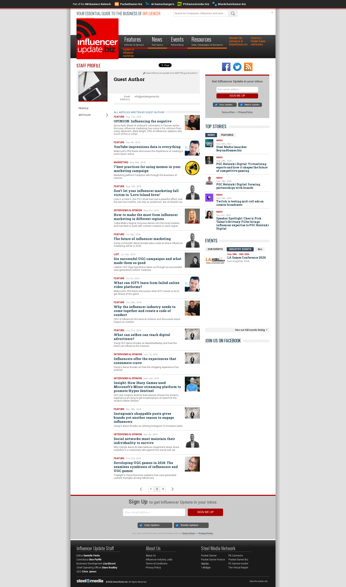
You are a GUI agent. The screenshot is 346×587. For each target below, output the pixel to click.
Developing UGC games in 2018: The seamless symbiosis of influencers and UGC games (146, 467)
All (260, 249)
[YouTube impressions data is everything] (192, 148)
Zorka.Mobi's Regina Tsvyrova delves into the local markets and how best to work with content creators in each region (147, 224)
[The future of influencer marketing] (192, 240)
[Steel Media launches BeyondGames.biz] (209, 143)
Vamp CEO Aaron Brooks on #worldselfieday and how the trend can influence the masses (145, 344)
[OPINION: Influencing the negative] (192, 122)
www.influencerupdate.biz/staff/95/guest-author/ (172, 73)
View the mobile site (258, 581)
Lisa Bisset (109, 563)
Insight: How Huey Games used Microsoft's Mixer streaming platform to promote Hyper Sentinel (147, 387)
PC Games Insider (238, 563)
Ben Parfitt (95, 559)
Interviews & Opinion (128, 210)
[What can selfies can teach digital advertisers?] (192, 334)
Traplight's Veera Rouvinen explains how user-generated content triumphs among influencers (145, 476)
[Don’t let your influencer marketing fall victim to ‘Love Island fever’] (192, 192)
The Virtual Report (238, 567)
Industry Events (240, 249)
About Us (151, 555)
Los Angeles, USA (238, 261)
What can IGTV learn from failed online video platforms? (146, 285)
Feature (119, 116)
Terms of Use (228, 112)
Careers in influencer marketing (128, 53)
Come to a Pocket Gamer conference (258, 41)
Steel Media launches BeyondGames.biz (231, 148)
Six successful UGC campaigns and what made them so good (147, 261)
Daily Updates (225, 104)
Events (211, 240)
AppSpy (205, 563)
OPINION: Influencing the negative (143, 121)
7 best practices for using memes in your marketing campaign (147, 169)
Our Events (215, 249)
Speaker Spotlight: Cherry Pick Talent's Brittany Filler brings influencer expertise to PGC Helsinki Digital (242, 223)
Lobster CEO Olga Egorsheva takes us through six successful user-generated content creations (148, 268)
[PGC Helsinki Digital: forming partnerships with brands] (209, 181)
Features (227, 135)
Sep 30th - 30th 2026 (238, 254)
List (116, 254)
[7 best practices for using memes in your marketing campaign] (192, 168)
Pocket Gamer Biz (238, 559)
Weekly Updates (252, 104)
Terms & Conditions (156, 563)
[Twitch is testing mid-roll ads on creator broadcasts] (209, 198)
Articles (84, 115)
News (211, 135)
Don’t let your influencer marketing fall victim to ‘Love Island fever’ (146, 193)
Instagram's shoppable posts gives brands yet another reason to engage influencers (144, 417)
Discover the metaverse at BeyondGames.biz (238, 41)
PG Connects (235, 555)
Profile (83, 108)
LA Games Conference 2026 (246, 257)
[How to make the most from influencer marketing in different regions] (192, 216)
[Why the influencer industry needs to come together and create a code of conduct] (192, 308)
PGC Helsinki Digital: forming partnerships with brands (238, 186)
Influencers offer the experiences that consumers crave (145, 361)
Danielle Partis (91, 555)
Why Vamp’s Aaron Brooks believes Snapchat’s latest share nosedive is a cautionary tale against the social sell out (146, 448)
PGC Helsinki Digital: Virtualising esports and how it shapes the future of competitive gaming (242, 167)
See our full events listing (250, 330)
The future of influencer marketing (142, 239)
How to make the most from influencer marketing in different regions (146, 217)
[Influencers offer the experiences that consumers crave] (192, 358)
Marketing (121, 162)
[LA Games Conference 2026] (215, 260)
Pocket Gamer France (213, 559)
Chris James (89, 571)
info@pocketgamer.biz (147, 96)
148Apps (206, 567)
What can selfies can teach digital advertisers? (142, 337)
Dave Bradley (109, 567)
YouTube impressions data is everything (147, 147)
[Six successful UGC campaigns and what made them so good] (192, 260)
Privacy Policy (245, 112)
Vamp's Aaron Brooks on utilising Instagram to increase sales (148, 426)
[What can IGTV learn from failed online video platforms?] (192, 284)
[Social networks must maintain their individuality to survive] (192, 440)
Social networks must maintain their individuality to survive (144, 441)
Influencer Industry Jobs (159, 559)
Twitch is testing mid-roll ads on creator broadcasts (240, 203)
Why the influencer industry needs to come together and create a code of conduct (145, 311)
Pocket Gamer (209, 555)
